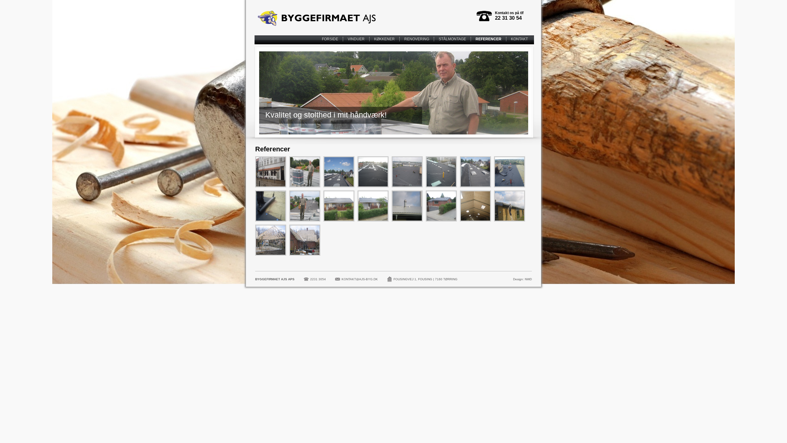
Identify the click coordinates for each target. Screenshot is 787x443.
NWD (528, 279)
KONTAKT (519, 39)
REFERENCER (488, 39)
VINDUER (356, 39)
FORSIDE (330, 39)
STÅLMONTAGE (452, 39)
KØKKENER (384, 39)
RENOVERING (416, 39)
